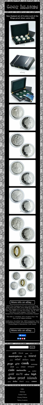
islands (32, 378)
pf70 (17, 364)
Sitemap (22, 392)
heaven (33, 360)
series (17, 367)
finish (12, 367)
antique (23, 367)
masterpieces (15, 356)
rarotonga (34, 364)
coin (11, 370)
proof (21, 378)
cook (25, 363)
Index (22, 389)
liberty (27, 381)
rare (31, 353)
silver (12, 378)
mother (34, 371)
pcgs (10, 363)
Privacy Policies (22, 397)
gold (11, 374)
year (29, 371)
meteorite (21, 370)
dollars (25, 359)
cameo (34, 381)
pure (11, 360)
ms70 (19, 374)
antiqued (31, 367)
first (20, 353)
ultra (27, 374)
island (32, 355)
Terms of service (22, 400)
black (22, 381)
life (25, 356)
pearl (26, 353)
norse (9, 381)
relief (17, 359)
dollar (15, 381)
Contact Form (22, 394)
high (33, 374)
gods (14, 353)
